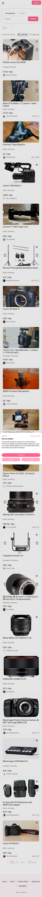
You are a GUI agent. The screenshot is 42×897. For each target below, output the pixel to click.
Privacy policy (35, 436)
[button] (6, 436)
